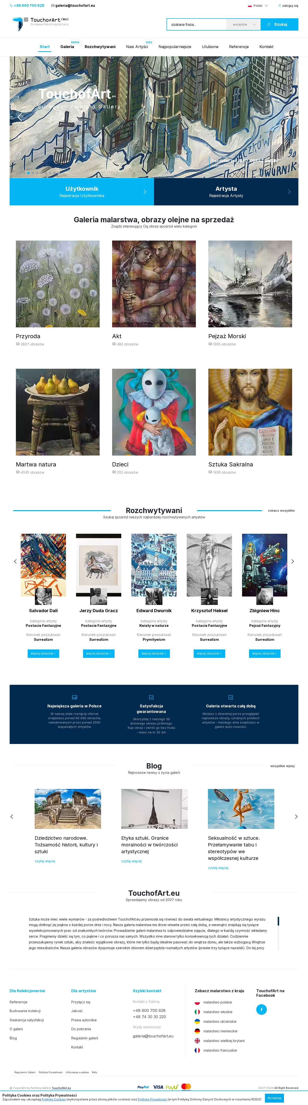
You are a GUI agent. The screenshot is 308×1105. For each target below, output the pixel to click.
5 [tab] (37, 173)
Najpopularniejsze (175, 46)
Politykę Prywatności (152, 1099)
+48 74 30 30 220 (149, 1016)
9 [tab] (54, 173)
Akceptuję (274, 1098)
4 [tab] (33, 173)
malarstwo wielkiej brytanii (224, 1041)
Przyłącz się (80, 1002)
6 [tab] (41, 173)
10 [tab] (59, 173)
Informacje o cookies (77, 1072)
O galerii (16, 1029)
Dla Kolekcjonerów (27, 991)
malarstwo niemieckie (220, 1031)
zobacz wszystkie (281, 510)
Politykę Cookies (54, 1099)
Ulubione (210, 46)
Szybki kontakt (147, 991)
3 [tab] (28, 173)
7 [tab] (46, 173)
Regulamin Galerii (25, 1072)
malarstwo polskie (218, 1002)
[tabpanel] (154, 117)
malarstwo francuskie (220, 1050)
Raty (94, 1072)
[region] (154, 933)
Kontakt (266, 46)
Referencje (239, 46)
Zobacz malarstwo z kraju (219, 991)
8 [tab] (50, 173)
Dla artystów (83, 991)
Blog (13, 1038)
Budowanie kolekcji (25, 1011)
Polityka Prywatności (51, 1072)
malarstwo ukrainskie (220, 1021)
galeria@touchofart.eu (75, 5)
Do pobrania (81, 1029)
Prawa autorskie (84, 1020)
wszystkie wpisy (282, 766)
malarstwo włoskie (218, 1012)
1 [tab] (20, 173)
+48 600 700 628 (28, 5)
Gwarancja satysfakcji (27, 1020)
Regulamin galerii (84, 1038)
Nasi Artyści (137, 46)
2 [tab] (24, 173)
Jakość (77, 1011)
